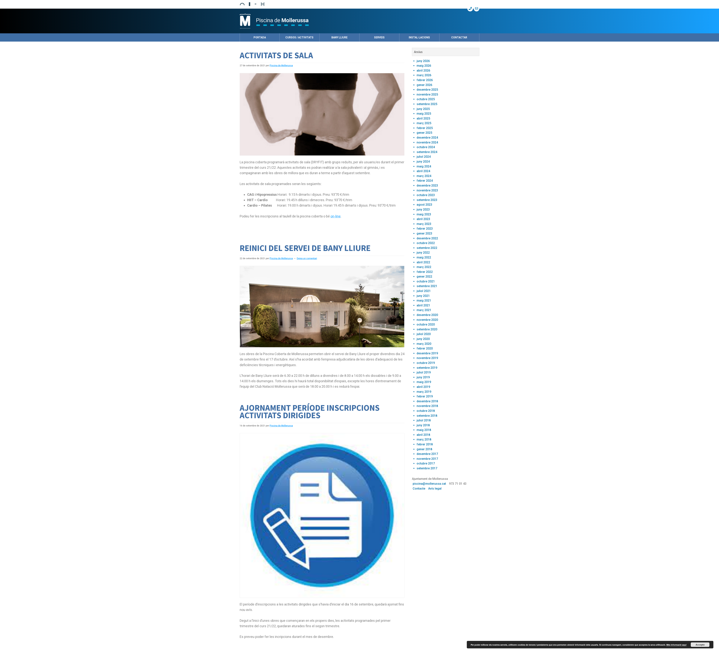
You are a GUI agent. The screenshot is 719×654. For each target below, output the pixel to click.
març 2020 (424, 344)
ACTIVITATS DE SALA (276, 55)
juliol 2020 (424, 334)
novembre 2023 (427, 190)
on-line (335, 216)
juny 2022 (423, 252)
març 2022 (424, 267)
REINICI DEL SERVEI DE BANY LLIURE (305, 248)
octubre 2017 (426, 463)
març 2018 (424, 439)
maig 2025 (424, 113)
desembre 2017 (427, 454)
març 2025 (424, 123)
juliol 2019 (424, 372)
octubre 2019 (426, 363)
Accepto (700, 644)
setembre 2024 (427, 152)
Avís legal (435, 488)
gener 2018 (424, 449)
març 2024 (424, 176)
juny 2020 (423, 339)
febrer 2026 (425, 80)
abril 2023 (423, 219)
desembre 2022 (427, 238)
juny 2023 (423, 209)
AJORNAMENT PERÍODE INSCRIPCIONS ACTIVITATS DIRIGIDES (310, 411)
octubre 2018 (426, 411)
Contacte (419, 488)
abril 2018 (423, 435)
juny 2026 (423, 61)
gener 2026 (424, 85)
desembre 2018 (427, 401)
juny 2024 (423, 161)
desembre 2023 (427, 185)
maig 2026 (424, 65)
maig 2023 (424, 214)
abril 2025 (423, 118)
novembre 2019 (427, 358)
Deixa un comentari (307, 258)
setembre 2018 (427, 415)
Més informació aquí (676, 644)
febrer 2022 (425, 272)
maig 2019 (424, 382)
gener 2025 (424, 132)
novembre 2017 (427, 459)
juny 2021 (423, 296)
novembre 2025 (427, 94)
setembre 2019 (427, 368)
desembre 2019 (427, 353)
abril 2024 (423, 171)
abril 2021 (423, 305)
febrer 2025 (425, 128)
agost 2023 (424, 204)
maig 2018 (424, 430)
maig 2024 (424, 166)
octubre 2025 (426, 99)
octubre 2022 (426, 243)
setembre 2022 (427, 248)
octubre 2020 (426, 324)
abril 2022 (423, 262)
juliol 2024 (424, 156)
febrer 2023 (425, 228)
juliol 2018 (424, 420)
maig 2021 (424, 300)
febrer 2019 (425, 396)
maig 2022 (424, 257)
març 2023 (424, 224)
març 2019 (424, 391)
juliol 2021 (424, 291)
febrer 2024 (425, 180)
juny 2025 (423, 109)
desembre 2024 (427, 137)
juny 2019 (423, 377)
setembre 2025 (427, 104)
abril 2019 (423, 387)
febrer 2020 (425, 348)
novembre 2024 (427, 142)
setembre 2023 (427, 200)
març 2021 (424, 310)
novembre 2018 (427, 406)
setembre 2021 (427, 286)
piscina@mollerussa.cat (429, 483)
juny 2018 (423, 425)
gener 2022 (424, 276)
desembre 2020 (427, 315)
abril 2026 (423, 70)
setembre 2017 (427, 468)
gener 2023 (424, 233)
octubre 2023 (426, 195)
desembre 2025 (427, 89)
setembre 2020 (427, 329)
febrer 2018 (425, 444)
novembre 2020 (427, 320)
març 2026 (424, 75)
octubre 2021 (426, 281)
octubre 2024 (426, 147)
